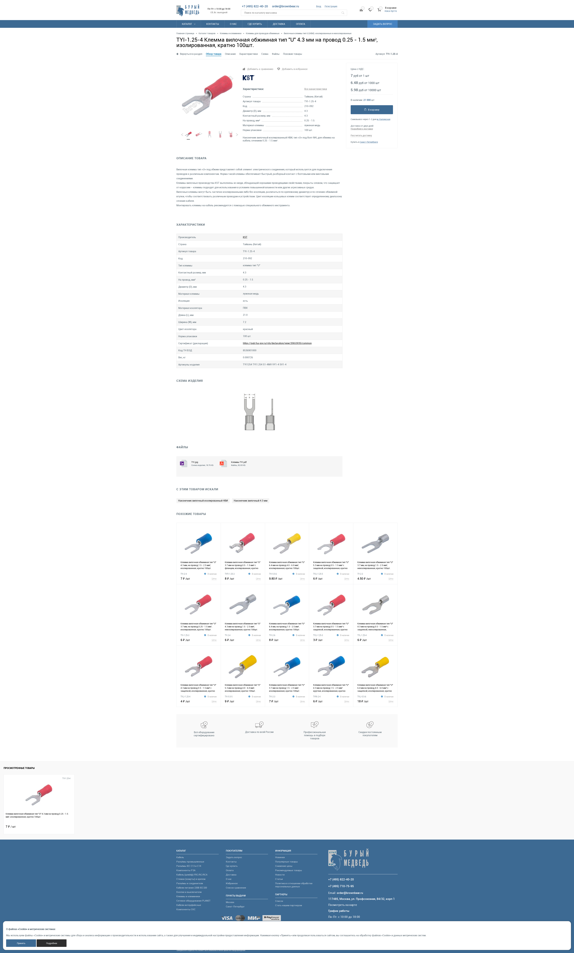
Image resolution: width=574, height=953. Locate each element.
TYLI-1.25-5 (318, 573)
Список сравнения (236, 887)
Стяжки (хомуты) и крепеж (191, 878)
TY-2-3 (360, 573)
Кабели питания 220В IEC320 (191, 887)
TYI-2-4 (184, 573)
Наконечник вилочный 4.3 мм (250, 500)
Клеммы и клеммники (188, 896)
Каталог (187, 24)
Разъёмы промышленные (190, 861)
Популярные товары (286, 861)
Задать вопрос (382, 24)
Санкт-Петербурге (369, 142)
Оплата (300, 24)
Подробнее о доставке (362, 128)
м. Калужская (383, 119)
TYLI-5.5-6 (361, 696)
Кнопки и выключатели (189, 891)
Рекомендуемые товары (288, 870)
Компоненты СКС (186, 909)
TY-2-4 (227, 635)
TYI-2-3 (272, 696)
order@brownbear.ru (285, 6)
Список (279, 900)
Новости (280, 874)
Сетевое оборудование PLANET (193, 900)
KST (245, 237)
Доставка (279, 24)
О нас (233, 24)
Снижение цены (283, 865)
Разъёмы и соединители (189, 883)
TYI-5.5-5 (228, 696)
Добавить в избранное (294, 69)
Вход (318, 6)
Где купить (255, 24)
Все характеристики (315, 89)
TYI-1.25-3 (185, 635)
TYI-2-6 (272, 635)
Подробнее (51, 943)
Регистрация (331, 6)
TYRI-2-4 (316, 696)
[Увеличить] (207, 94)
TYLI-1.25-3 (318, 635)
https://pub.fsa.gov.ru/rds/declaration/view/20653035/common (277, 343)
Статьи (279, 878)
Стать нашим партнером (288, 905)
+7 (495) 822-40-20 (255, 6)
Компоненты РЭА (185, 870)
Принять (21, 943)
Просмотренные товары (19, 768)
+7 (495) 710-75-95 (341, 886)
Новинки (280, 857)
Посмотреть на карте (342, 904)
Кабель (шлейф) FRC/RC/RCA (191, 874)
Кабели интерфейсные (188, 904)
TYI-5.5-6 (273, 573)
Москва (230, 902)
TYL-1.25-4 (362, 635)
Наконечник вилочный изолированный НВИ (203, 500)
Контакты (212, 24)
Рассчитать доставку (361, 135)
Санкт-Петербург (235, 906)
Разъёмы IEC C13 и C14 (188, 865)
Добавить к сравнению (260, 69)
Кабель (180, 857)
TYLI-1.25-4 (185, 696)
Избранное (232, 883)
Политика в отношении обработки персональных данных (293, 885)
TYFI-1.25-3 (230, 573)
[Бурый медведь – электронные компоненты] (187, 10)
